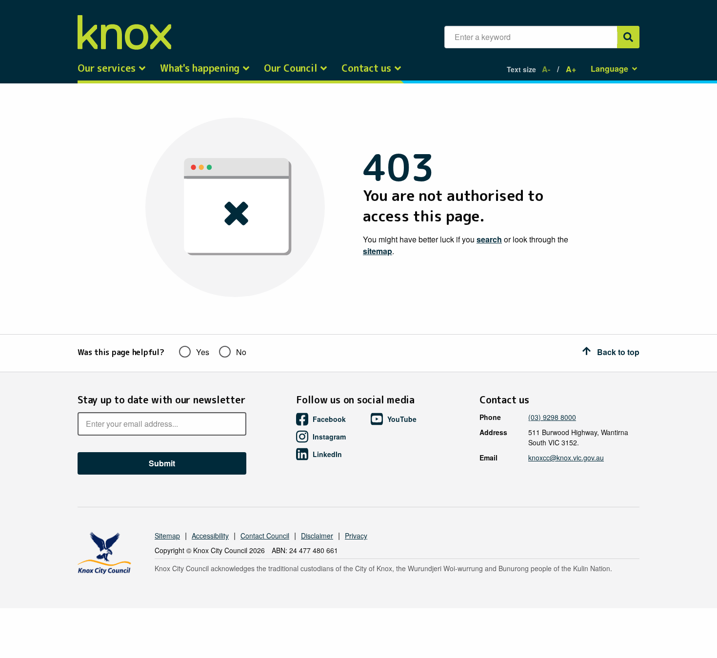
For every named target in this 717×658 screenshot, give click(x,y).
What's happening (199, 68)
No (241, 352)
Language (609, 68)
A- (546, 69)
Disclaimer (317, 535)
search (489, 239)
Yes (202, 352)
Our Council (290, 68)
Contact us (366, 68)
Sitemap (167, 535)
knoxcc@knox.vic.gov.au (566, 457)
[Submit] (628, 37)
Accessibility (210, 535)
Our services (107, 68)
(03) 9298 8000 (552, 417)
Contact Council (264, 535)
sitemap (377, 251)
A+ (571, 69)
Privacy (356, 535)
